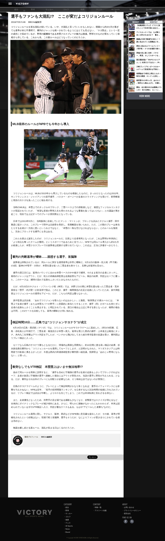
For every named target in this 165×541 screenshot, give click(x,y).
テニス (99, 9)
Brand (148, 9)
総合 (16, 9)
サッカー (49, 9)
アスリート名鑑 (101, 510)
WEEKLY (135, 22)
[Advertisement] (66, 478)
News (132, 9)
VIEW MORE (144, 96)
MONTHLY (153, 22)
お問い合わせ (129, 507)
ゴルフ (66, 9)
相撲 (82, 9)
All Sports (115, 9)
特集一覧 (98, 507)
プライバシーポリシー (132, 510)
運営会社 (127, 513)
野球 (33, 9)
